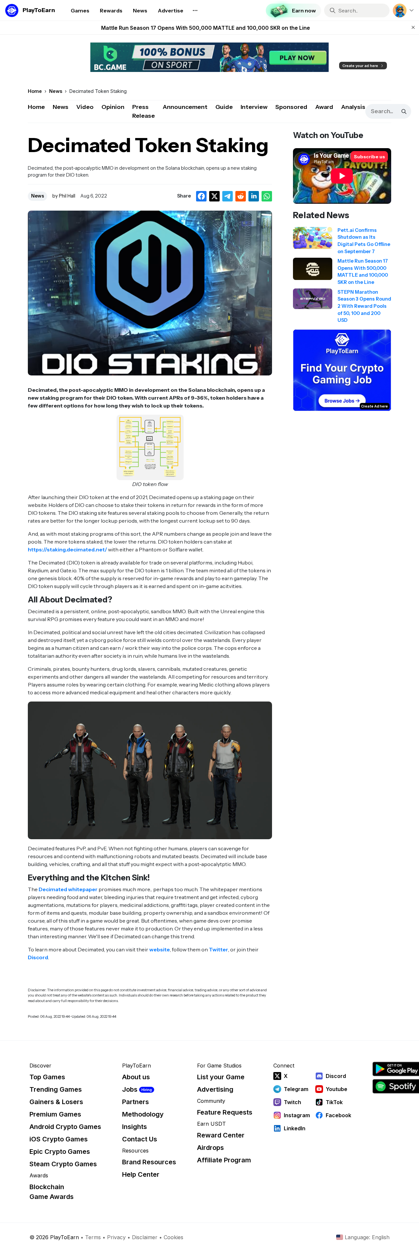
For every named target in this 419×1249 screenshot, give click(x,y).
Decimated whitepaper (68, 889)
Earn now (304, 10)
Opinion (112, 107)
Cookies (173, 1237)
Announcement (185, 107)
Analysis (353, 107)
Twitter (218, 949)
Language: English (367, 1237)
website (159, 949)
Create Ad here (374, 406)
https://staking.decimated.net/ (67, 549)
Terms (93, 1237)
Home (36, 107)
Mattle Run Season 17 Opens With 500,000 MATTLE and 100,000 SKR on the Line (205, 28)
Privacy (116, 1237)
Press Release (143, 111)
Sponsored (291, 107)
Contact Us (139, 1139)
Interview (254, 107)
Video (85, 107)
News (60, 107)
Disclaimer (144, 1237)
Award (324, 107)
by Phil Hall (63, 196)
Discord (38, 957)
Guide (224, 107)
